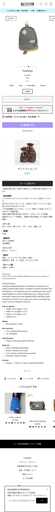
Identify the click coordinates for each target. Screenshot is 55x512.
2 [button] (20, 66)
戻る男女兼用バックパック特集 (29, 444)
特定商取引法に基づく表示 (27, 466)
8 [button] (33, 66)
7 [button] (31, 66)
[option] (27, 11)
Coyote (42, 85)
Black (12, 85)
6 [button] (28, 66)
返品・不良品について (27, 470)
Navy (21, 85)
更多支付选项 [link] (27, 131)
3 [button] (22, 66)
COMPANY (27, 458)
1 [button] (18, 66)
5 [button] (26, 66)
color (27, 81)
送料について (27, 474)
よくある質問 (27, 478)
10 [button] (37, 66)
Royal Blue (31, 85)
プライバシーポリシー (27, 462)
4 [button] (24, 66)
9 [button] (35, 66)
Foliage (27, 91)
